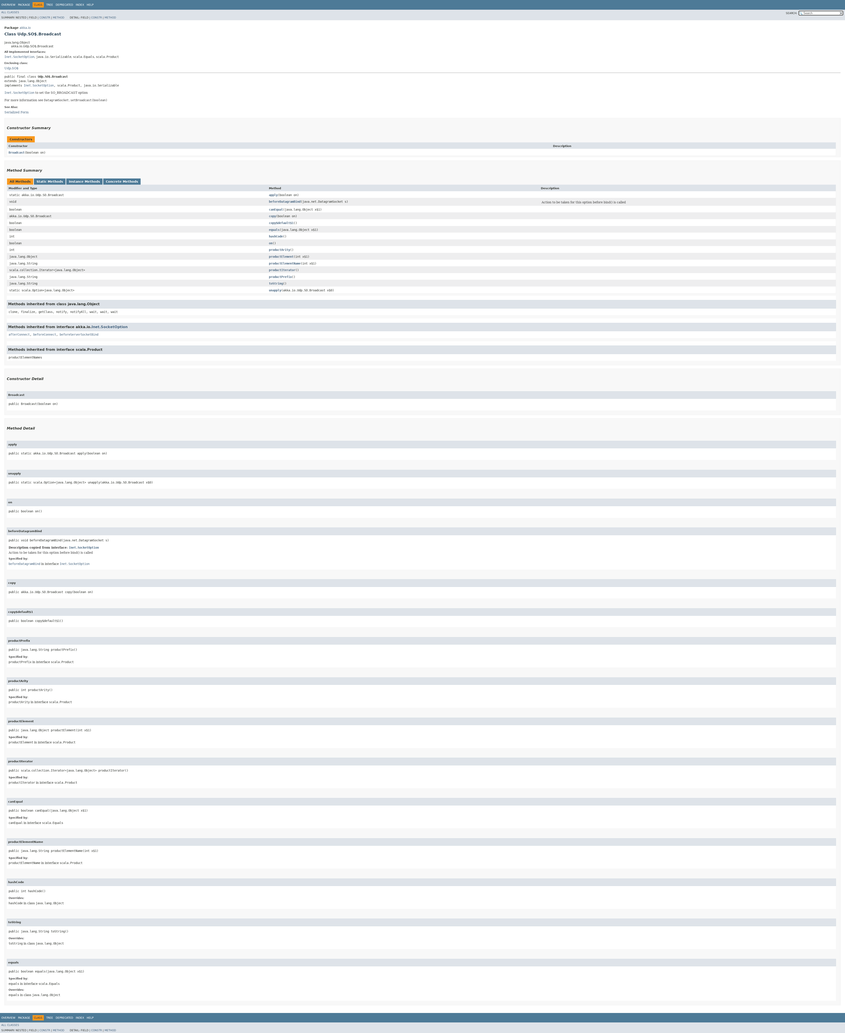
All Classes (10, 12)
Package (24, 4)
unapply (275, 290)
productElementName (285, 263)
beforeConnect (44, 334)
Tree (49, 4)
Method (58, 17)
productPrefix (280, 277)
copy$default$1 (281, 223)
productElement (281, 256)
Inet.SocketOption (19, 57)
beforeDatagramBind (285, 201)
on (270, 243)
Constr (44, 17)
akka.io (25, 27)
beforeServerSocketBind (79, 334)
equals (274, 230)
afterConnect (19, 334)
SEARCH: (791, 13)
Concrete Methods (122, 181)
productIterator (282, 270)
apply (273, 195)
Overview (8, 4)
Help (90, 4)
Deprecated (64, 4)
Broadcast (16, 152)
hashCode (276, 236)
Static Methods (50, 181)
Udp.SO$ (11, 68)
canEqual (276, 209)
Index (80, 4)
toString (276, 283)
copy (272, 216)
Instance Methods (84, 181)
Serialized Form (16, 112)
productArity (279, 250)
